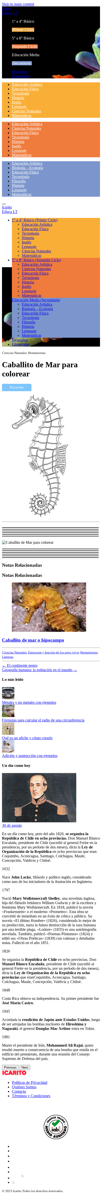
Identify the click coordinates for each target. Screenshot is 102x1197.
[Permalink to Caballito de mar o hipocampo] (49, 630)
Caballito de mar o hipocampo (33, 640)
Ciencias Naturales (26, 111)
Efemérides (20, 76)
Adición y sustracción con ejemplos (29, 756)
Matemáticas (21, 115)
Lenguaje (19, 107)
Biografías (20, 72)
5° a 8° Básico (36, 260)
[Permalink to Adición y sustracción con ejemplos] (8, 751)
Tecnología (20, 93)
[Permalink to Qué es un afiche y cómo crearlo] (8, 733)
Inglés (16, 102)
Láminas (7, 657)
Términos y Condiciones (31, 1096)
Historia (18, 98)
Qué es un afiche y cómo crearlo (27, 738)
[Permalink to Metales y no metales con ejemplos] (8, 698)
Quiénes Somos (24, 1087)
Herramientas (89, 652)
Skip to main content (18, 4)
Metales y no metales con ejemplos (29, 702)
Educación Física (25, 89)
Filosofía (19, 181)
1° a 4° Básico (34, 220)
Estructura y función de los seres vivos (53, 652)
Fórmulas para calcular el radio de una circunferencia (43, 720)
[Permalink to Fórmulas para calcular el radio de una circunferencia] (8, 716)
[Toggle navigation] (4, 204)
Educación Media (36, 300)
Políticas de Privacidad (29, 1082)
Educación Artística (27, 84)
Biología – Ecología (27, 168)
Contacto (19, 1091)
